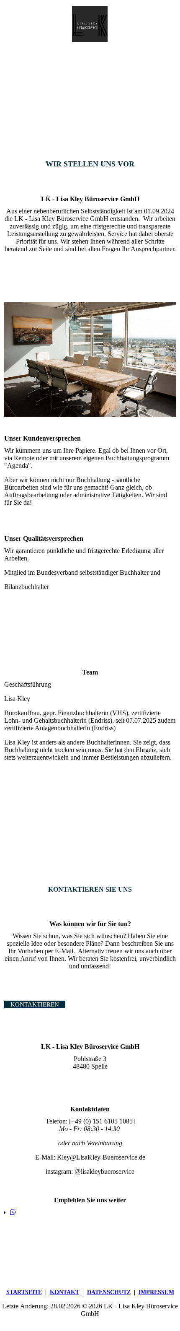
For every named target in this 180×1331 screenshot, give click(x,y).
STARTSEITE (24, 1292)
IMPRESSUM (156, 1292)
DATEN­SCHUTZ (109, 1292)
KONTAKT (64, 1292)
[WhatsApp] (13, 1212)
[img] (90, 24)
